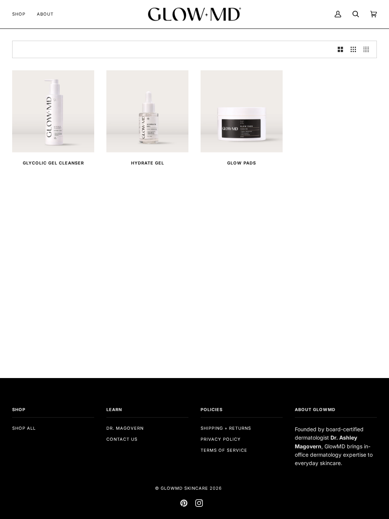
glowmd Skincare (184, 488)
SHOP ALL (24, 428)
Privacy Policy (221, 439)
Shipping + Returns (226, 428)
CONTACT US (122, 439)
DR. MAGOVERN (125, 428)
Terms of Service (224, 450)
